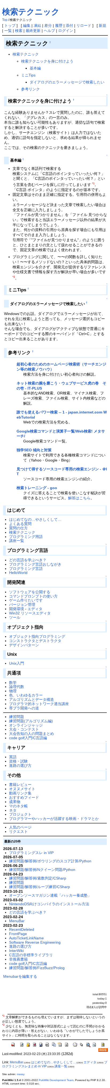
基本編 (35, 68)
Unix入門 (16, 663)
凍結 (37, 25)
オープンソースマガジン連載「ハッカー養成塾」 (50, 895)
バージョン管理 (22, 604)
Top (4, 19)
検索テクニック (31, 11)
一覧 (8, 30)
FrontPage (18, 934)
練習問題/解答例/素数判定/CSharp (37, 878)
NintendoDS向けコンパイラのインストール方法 (49, 904)
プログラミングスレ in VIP (31, 853)
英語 (13, 757)
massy (21, 1074)
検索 (18, 30)
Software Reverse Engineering (35, 942)
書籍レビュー (20, 784)
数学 (13, 682)
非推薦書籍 (18, 959)
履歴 (58, 25)
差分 (48, 25)
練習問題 (16, 717)
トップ (9, 25)
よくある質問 (20, 524)
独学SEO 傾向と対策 (34, 450)
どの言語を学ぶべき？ (27, 560)
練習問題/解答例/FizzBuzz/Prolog (37, 968)
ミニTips (28, 75)
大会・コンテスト (24, 729)
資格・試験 (18, 761)
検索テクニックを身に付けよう (47, 61)
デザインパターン (24, 645)
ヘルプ (49, 30)
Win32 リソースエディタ (30, 613)
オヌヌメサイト (22, 789)
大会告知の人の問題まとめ (31, 733)
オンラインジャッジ (26, 725)
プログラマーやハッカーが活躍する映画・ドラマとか (54, 818)
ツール (14, 617)
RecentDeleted (21, 929)
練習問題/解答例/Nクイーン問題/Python (42, 869)
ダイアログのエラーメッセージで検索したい (67, 82)
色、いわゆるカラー (26, 695)
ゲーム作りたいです (26, 600)
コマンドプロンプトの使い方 (33, 596)
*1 (93, 183)
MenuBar (17, 921)
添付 (69, 25)
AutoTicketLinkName (26, 938)
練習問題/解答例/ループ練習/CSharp (39, 887)
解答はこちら (79, 498)
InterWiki (16, 950)
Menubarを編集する (20, 976)
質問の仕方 (18, 528)
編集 (26, 25)
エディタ (35, 609)
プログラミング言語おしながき (35, 564)
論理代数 (16, 686)
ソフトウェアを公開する (29, 592)
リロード (83, 25)
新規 (102, 25)
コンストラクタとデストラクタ (35, 641)
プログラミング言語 (26, 568)
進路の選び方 (20, 765)
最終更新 (33, 30)
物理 (13, 691)
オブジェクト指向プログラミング (37, 636)
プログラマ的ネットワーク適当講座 (39, 704)
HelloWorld (18, 572)
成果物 (14, 802)
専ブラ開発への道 (24, 708)
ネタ (13, 810)
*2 (14, 277)
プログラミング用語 (26, 536)
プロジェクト (20, 814)
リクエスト (18, 831)
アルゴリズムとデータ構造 (31, 699)
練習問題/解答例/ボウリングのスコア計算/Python (50, 861)
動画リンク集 (20, 793)
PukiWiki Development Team (56, 1080)
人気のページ (20, 827)
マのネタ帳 (18, 806)
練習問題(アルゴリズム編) (31, 721)
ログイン (65, 30)
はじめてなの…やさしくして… (35, 519)
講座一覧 (16, 540)
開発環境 (16, 609)
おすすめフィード (24, 797)
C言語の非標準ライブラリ (31, 955)
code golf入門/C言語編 (28, 738)
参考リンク (30, 89)
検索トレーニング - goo (37, 488)
